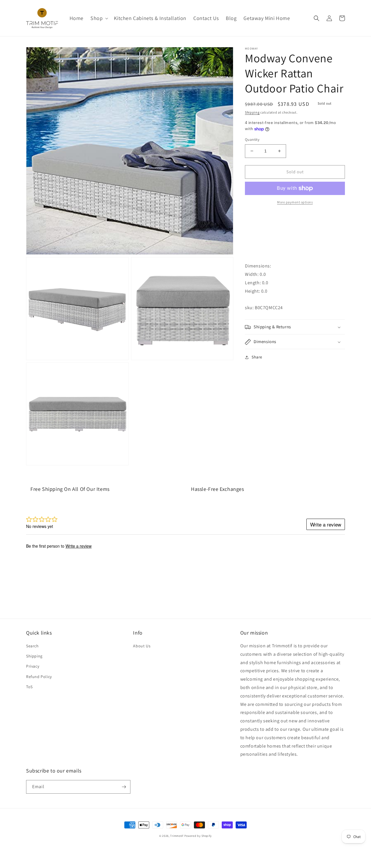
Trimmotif (176, 836)
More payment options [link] (295, 202)
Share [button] (257, 357)
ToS (29, 686)
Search (32, 645)
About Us (141, 645)
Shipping (252, 112)
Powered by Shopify (198, 836)
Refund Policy (39, 676)
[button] (98, 18)
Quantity (252, 139)
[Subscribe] (123, 787)
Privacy (32, 666)
